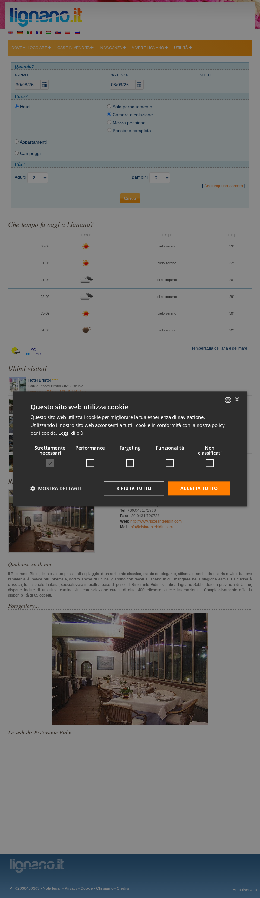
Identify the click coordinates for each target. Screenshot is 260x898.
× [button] (236, 399)
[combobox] (228, 400)
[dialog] (130, 448)
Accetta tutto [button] (199, 488)
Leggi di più (70, 433)
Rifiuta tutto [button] (134, 488)
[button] (55, 488)
